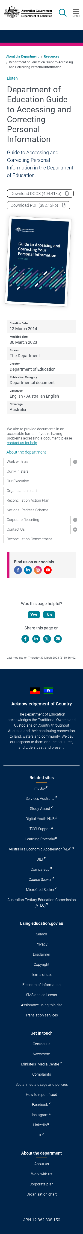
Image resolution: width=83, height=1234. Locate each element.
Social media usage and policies (41, 1084)
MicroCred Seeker (40, 890)
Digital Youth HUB (40, 819)
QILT (40, 859)
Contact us (41, 1044)
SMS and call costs (41, 995)
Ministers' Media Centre (40, 1064)
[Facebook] (25, 639)
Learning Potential (40, 839)
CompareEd (40, 869)
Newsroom (41, 1054)
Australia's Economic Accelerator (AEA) (40, 849)
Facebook (40, 1105)
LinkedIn (40, 1125)
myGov (40, 788)
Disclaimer (41, 954)
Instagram (40, 1115)
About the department (26, 452)
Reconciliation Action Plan (28, 500)
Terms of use (41, 974)
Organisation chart (22, 491)
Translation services (41, 1015)
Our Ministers (17, 471)
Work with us (17, 462)
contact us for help (22, 443)
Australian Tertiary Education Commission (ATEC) (41, 903)
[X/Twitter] (47, 639)
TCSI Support (40, 829)
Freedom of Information (41, 985)
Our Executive (18, 481)
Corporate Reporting (23, 520)
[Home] (25, 12)
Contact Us (16, 529)
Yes (33, 614)
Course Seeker (40, 879)
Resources (51, 56)
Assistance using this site (41, 1005)
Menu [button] (76, 16)
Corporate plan (41, 1184)
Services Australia (40, 798)
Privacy (41, 944)
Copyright (41, 964)
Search (41, 934)
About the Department (22, 56)
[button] (75, 462)
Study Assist (40, 808)
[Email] (58, 639)
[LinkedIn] (36, 639)
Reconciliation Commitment (29, 539)
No (49, 614)
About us (41, 1164)
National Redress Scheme (27, 510)
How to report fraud (41, 1094)
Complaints (41, 1074)
